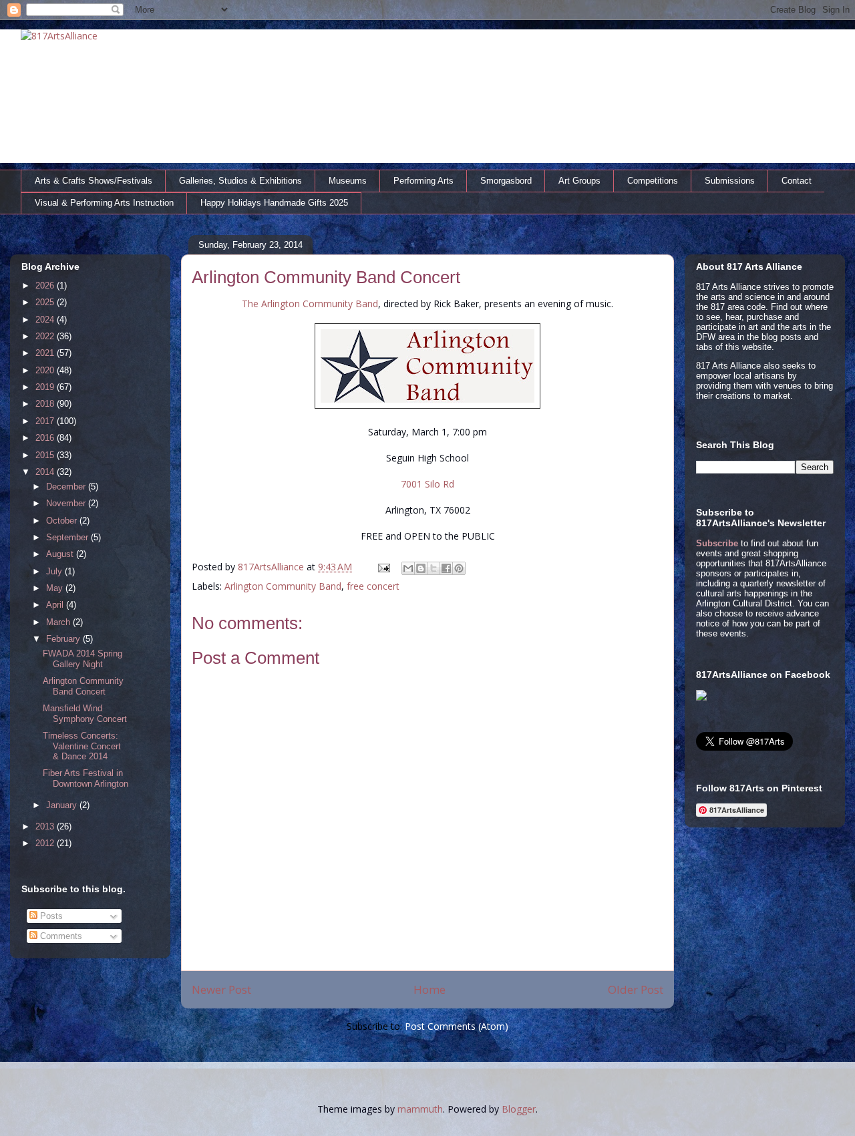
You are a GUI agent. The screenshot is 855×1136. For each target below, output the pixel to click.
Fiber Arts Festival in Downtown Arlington (85, 778)
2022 (46, 336)
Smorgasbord (506, 181)
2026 (46, 285)
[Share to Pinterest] (459, 568)
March (59, 622)
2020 (46, 370)
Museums (348, 181)
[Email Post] (383, 566)
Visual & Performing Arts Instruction (104, 203)
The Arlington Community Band (310, 303)
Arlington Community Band (282, 586)
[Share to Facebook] (446, 568)
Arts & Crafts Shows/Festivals (93, 181)
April (56, 605)
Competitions (652, 181)
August (61, 554)
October (62, 521)
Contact (797, 181)
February (64, 639)
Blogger (519, 1109)
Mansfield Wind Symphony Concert (85, 713)
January (62, 805)
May (55, 588)
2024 (46, 320)
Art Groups (579, 181)
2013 (46, 826)
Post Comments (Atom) (456, 1026)
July (55, 571)
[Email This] (408, 568)
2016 (46, 438)
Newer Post (221, 989)
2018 (46, 404)
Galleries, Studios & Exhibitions (240, 181)
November (67, 503)
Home (429, 989)
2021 (46, 353)
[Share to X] (433, 568)
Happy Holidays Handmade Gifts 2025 (274, 203)
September (68, 537)
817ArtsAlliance (272, 566)
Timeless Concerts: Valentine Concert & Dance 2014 (82, 746)
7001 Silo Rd (427, 484)
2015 (46, 455)
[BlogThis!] (421, 568)
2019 (46, 387)
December (67, 487)
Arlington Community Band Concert (83, 686)
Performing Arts (423, 181)
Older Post (635, 989)
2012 (46, 843)
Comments (59, 936)
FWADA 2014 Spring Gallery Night (82, 658)
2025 (46, 302)
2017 (46, 421)
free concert (373, 586)
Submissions (730, 181)
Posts (50, 916)
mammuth (420, 1109)
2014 (46, 472)
